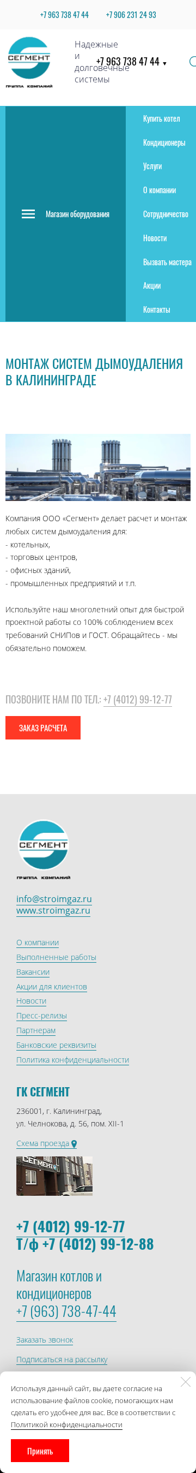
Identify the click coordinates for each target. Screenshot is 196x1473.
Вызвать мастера (167, 261)
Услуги (152, 165)
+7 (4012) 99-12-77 (137, 699)
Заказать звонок (44, 1339)
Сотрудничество (165, 213)
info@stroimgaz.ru (54, 899)
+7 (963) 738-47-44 (66, 1310)
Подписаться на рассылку (61, 1359)
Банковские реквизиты (56, 1045)
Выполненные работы (56, 957)
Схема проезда (43, 1143)
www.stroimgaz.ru (53, 910)
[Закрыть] (186, 1382)
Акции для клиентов (51, 986)
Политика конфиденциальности (72, 1059)
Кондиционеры (164, 142)
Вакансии (33, 972)
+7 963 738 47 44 (132, 61)
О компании (159, 189)
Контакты (156, 309)
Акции (152, 285)
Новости (155, 237)
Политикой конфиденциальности (66, 1424)
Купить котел (161, 118)
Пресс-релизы (41, 1015)
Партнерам (36, 1030)
